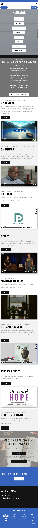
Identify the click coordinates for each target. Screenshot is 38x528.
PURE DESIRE (19, 23)
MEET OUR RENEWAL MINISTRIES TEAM (19, 94)
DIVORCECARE (19, 19)
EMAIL (5, 205)
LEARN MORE (6, 249)
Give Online (34, 7)
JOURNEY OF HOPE (19, 32)
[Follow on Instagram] (6, 520)
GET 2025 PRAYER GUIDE (19, 461)
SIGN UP (5, 117)
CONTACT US (19, 478)
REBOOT (19, 41)
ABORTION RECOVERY (19, 28)
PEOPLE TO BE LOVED (19, 50)
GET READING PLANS (19, 453)
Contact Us (4, 7)
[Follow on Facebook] (6, 518)
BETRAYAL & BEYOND (19, 46)
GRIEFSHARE (19, 37)
